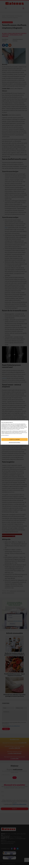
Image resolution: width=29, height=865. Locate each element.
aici (8, 435)
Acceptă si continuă (14, 439)
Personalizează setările (14, 442)
